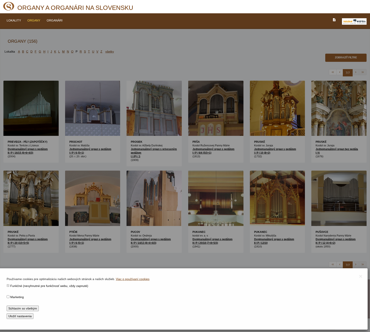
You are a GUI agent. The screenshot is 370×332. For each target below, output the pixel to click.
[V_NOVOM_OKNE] (354, 21)
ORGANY (33, 20)
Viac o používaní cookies (132, 279)
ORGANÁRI (55, 20)
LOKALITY (14, 20)
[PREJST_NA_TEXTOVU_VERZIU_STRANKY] (334, 19)
